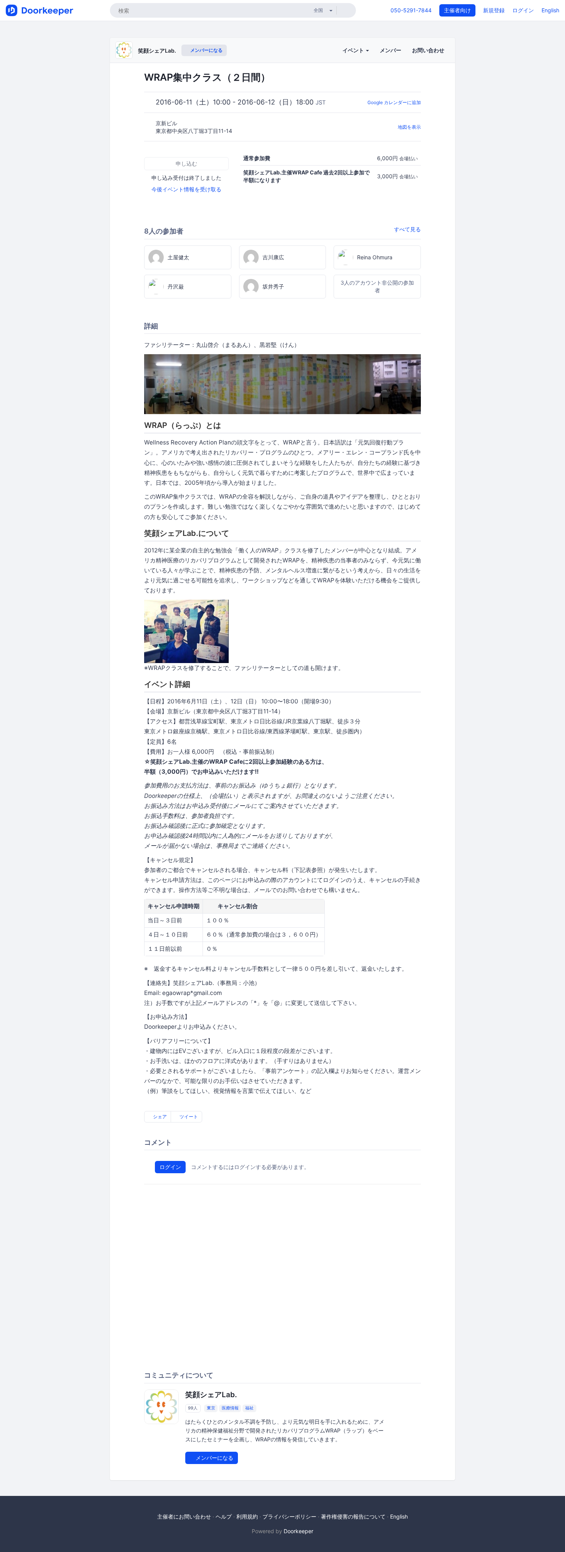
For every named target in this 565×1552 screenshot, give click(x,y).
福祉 (249, 1408)
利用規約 (247, 1516)
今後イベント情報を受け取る (186, 189)
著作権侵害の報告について (353, 1516)
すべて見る (407, 229)
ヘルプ (224, 1516)
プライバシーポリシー (289, 1516)
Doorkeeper (298, 1531)
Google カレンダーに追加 (394, 102)
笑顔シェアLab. (157, 50)
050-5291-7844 (411, 10)
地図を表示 (409, 127)
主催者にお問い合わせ (184, 1516)
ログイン (523, 10)
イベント (353, 50)
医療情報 (230, 1408)
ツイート (188, 1116)
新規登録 (494, 10)
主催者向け (457, 10)
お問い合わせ (428, 50)
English (550, 10)
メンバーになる (206, 50)
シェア (159, 1116)
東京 (211, 1408)
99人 (193, 1408)
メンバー (390, 50)
